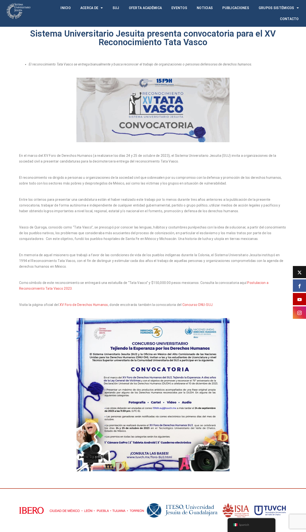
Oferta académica (145, 8)
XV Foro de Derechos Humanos (83, 305)
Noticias (205, 8)
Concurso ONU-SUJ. (197, 305)
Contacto (289, 19)
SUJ (116, 8)
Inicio (65, 8)
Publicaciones (235, 8)
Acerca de (89, 8)
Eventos (179, 8)
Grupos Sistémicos (276, 8)
